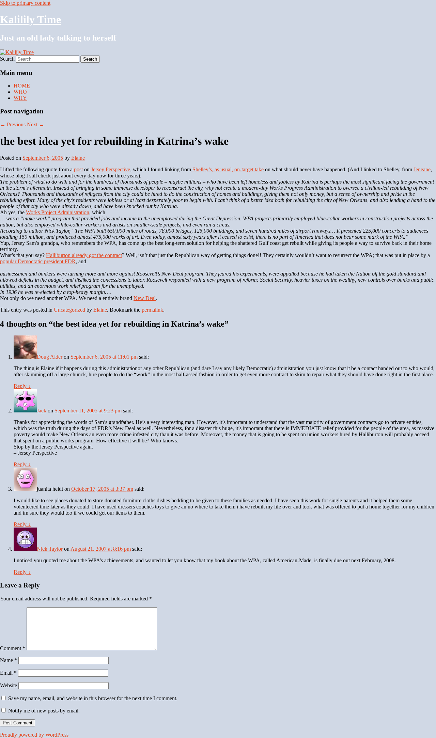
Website (8, 685)
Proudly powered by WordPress (34, 735)
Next (35, 124)
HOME (22, 86)
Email (8, 673)
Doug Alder (49, 357)
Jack (41, 410)
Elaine (78, 158)
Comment (12, 648)
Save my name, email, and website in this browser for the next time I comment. (92, 698)
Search (7, 59)
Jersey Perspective (110, 169)
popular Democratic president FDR (38, 261)
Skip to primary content (25, 3)
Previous (13, 124)
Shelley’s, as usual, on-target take (227, 169)
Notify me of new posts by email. (44, 710)
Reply (22, 386)
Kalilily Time (30, 19)
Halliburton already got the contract (84, 255)
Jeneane (422, 169)
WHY (20, 98)
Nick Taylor (50, 549)
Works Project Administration (57, 212)
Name (8, 660)
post (78, 169)
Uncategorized (69, 310)
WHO (20, 92)
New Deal (145, 298)
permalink (152, 310)
